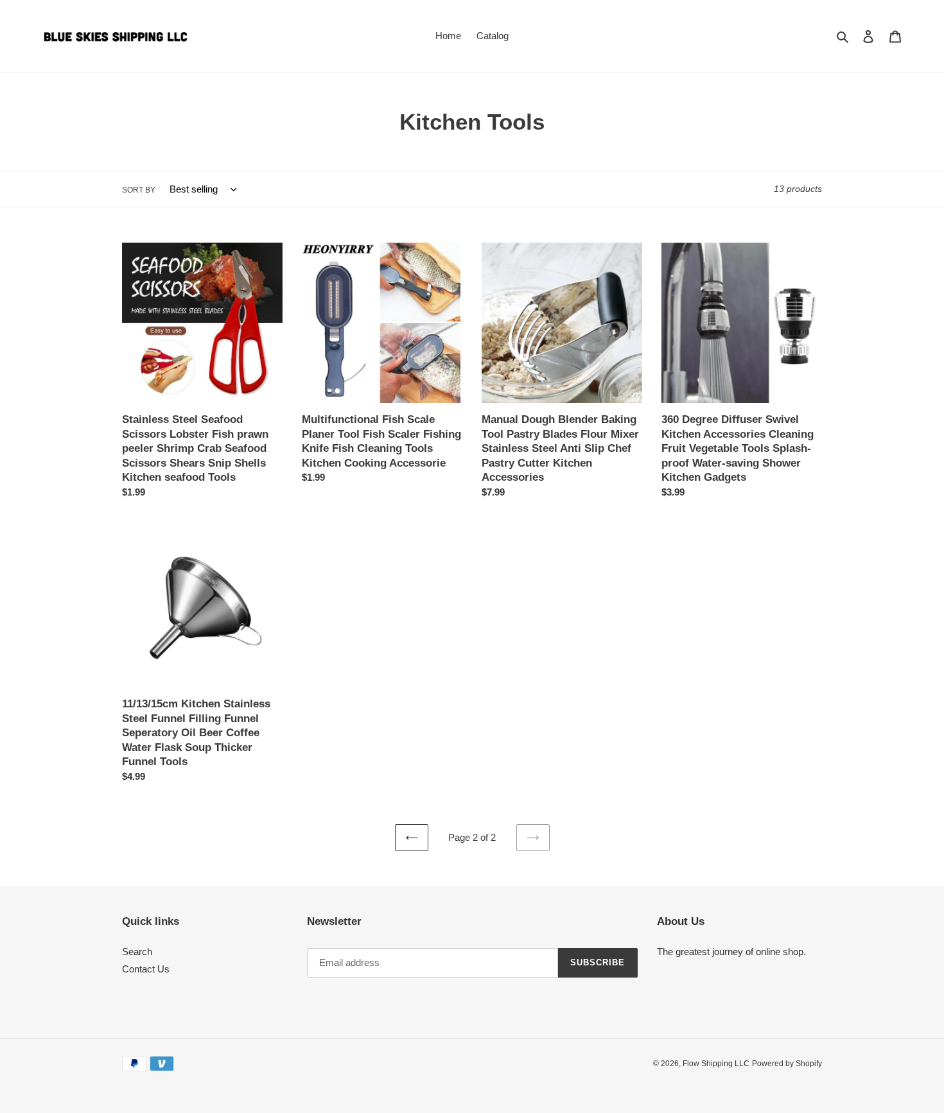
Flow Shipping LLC (716, 1063)
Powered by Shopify (787, 1063)
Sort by (138, 190)
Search (137, 951)
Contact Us (146, 968)
